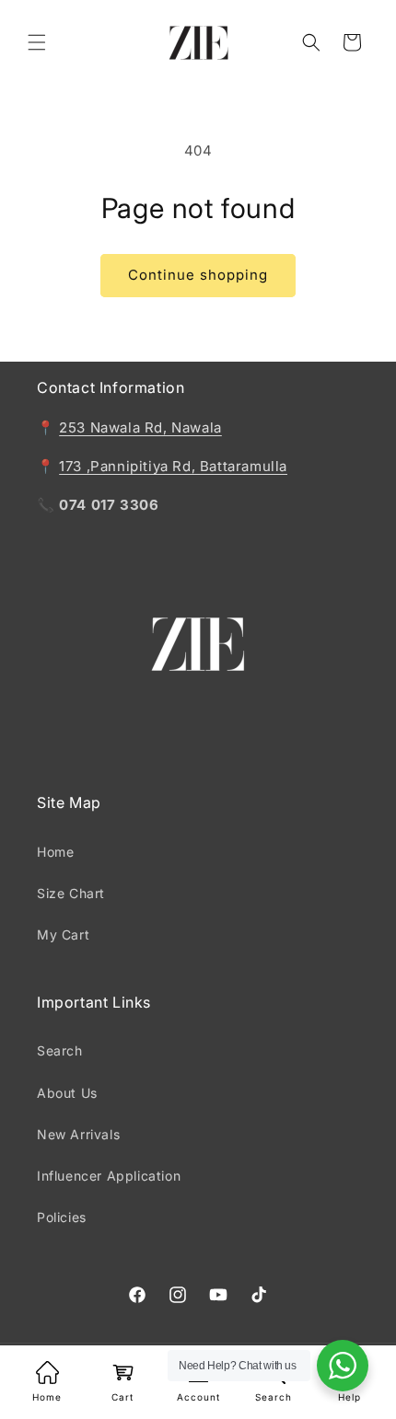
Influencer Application (109, 1175)
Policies (62, 1217)
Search (60, 1050)
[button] (37, 42)
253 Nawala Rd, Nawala (140, 427)
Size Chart (71, 893)
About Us (67, 1093)
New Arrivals (78, 1134)
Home (55, 851)
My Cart (63, 934)
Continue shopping (198, 274)
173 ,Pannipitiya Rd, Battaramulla (173, 466)
